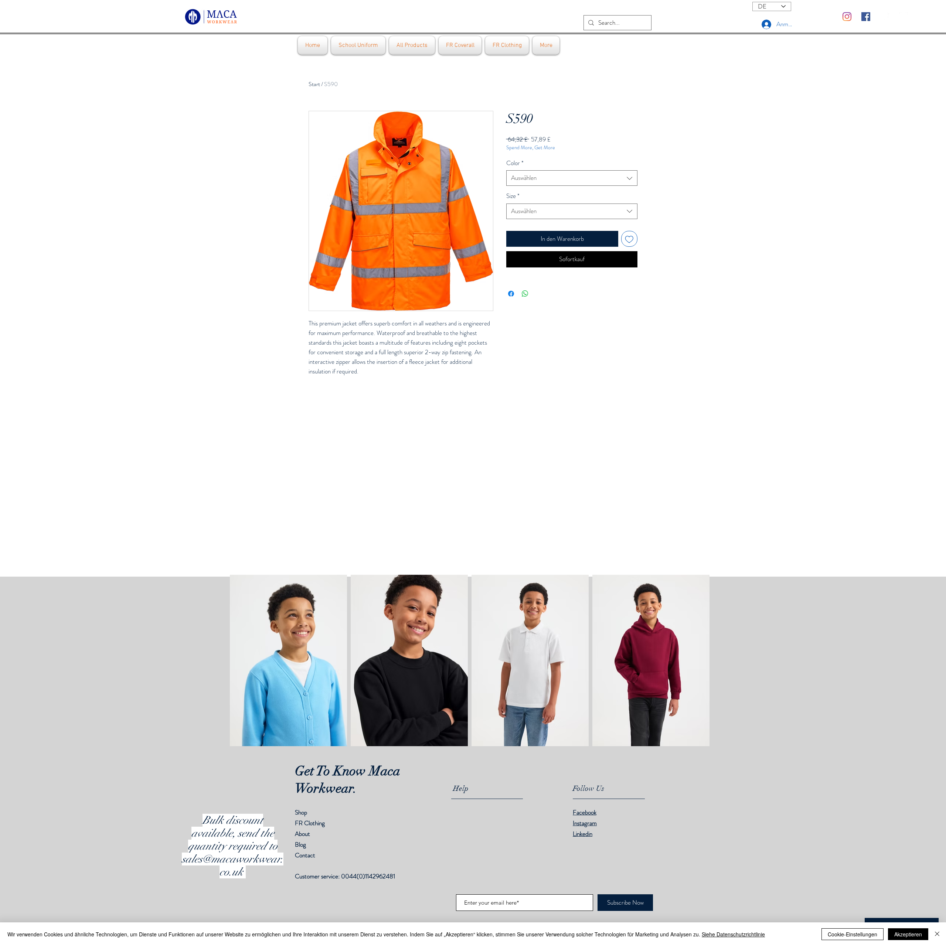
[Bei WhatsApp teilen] (525, 293)
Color (515, 163)
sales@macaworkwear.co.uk (232, 865)
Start (314, 84)
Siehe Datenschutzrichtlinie (733, 934)
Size (513, 196)
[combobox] (571, 178)
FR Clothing (310, 823)
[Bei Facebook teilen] (511, 293)
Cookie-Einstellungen (852, 934)
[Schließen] (937, 934)
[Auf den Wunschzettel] (629, 239)
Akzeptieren (908, 934)
